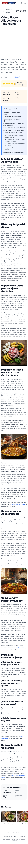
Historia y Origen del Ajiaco (13, 116)
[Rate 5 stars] (15, 84)
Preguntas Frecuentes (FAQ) (13, 132)
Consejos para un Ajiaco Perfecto (15, 128)
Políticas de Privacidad (13, 833)
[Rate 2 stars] (6, 84)
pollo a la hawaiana (19, 648)
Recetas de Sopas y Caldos (9, 11)
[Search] (21, 3)
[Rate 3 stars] (9, 84)
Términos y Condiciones (10, 836)
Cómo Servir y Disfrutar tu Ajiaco (14, 130)
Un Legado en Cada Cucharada (14, 152)
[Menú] (25, 3)
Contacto (22, 836)
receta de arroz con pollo (19, 504)
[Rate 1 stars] (4, 84)
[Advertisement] (14, 42)
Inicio (2, 11)
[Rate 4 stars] (12, 84)
